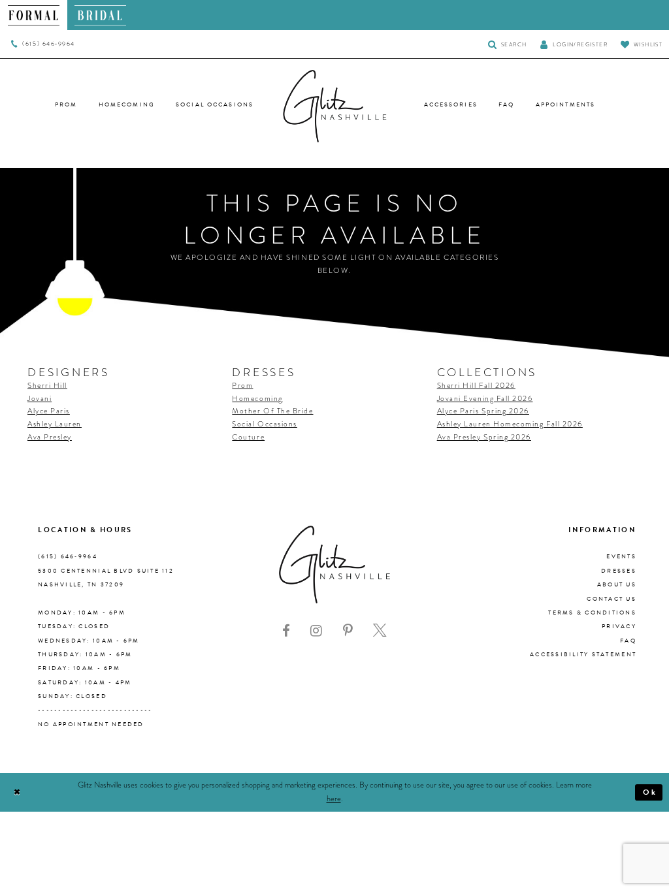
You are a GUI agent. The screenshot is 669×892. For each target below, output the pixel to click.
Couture (248, 437)
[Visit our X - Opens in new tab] (380, 630)
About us (616, 584)
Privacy (619, 626)
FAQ (628, 640)
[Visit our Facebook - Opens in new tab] (286, 630)
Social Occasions (264, 424)
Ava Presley (49, 437)
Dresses (618, 570)
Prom (242, 385)
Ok (650, 792)
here (334, 798)
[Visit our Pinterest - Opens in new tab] (348, 630)
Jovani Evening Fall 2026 (485, 398)
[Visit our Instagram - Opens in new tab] (316, 630)
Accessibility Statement (583, 654)
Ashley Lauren (54, 424)
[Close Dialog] (17, 792)
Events (621, 556)
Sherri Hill (47, 385)
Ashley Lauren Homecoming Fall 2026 (510, 424)
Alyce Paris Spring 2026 (483, 411)
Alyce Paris (48, 411)
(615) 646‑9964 (67, 556)
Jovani (39, 398)
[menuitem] (33, 15)
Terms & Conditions (592, 612)
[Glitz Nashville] (334, 106)
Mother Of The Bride (272, 411)
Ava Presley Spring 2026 (484, 437)
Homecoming (257, 398)
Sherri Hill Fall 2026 (476, 385)
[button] (573, 44)
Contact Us (611, 598)
